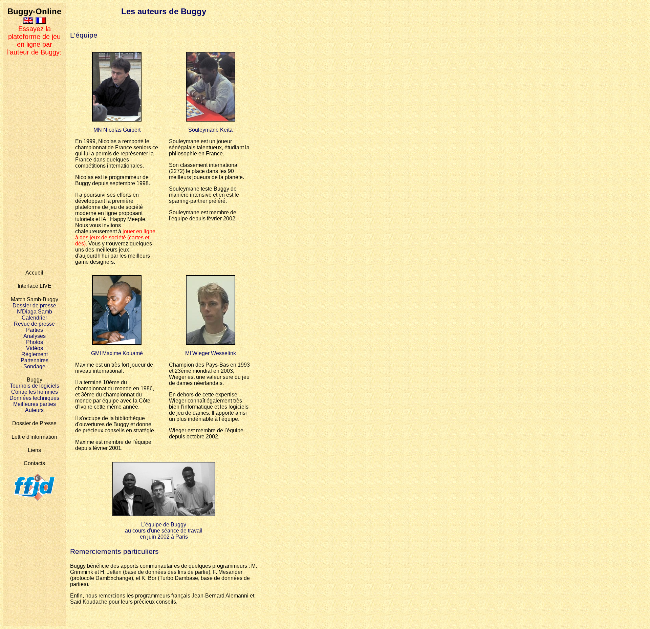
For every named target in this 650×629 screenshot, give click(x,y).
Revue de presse (34, 324)
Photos (34, 342)
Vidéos (34, 348)
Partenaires (34, 360)
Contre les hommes (34, 392)
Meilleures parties (34, 404)
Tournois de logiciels (34, 386)
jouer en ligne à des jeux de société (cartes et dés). (115, 237)
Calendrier (34, 318)
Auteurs (34, 410)
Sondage (34, 366)
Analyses (34, 336)
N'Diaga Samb (34, 311)
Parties (34, 330)
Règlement (34, 354)
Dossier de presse (34, 305)
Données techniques (34, 398)
